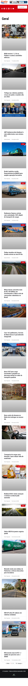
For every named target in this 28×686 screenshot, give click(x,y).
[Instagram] (6, 9)
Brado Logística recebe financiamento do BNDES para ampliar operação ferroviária (13, 173)
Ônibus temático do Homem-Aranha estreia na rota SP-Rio (13, 253)
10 (16, 663)
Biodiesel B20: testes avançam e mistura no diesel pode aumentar (13, 495)
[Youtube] (13, 9)
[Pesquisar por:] (22, 7)
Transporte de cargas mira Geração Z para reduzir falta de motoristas (13, 456)
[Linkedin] (9, 9)
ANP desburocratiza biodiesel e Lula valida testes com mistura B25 (14, 134)
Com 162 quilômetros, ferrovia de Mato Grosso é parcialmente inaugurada (14, 334)
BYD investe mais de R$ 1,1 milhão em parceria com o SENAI (12, 654)
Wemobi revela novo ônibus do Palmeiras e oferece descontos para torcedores (14, 571)
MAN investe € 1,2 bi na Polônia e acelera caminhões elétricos (13, 55)
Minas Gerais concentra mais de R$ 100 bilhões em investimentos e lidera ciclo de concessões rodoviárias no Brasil (13, 293)
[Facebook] (4, 9)
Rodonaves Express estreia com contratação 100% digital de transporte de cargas (13, 215)
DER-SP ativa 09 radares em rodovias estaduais (13, 614)
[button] (2, 8)
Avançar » (20, 663)
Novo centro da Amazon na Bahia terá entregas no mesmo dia (13, 417)
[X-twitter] (11, 9)
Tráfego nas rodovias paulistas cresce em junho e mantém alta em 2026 (14, 95)
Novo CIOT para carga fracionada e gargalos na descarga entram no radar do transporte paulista (13, 374)
